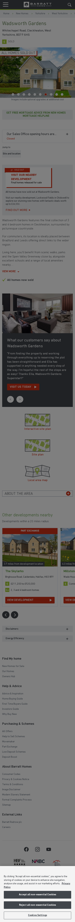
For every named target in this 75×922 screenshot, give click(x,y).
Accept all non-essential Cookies (37, 894)
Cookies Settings (37, 915)
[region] (37, 894)
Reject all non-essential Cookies (37, 905)
